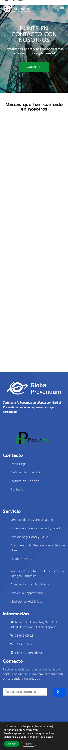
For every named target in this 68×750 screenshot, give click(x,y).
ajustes (48, 736)
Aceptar (11, 743)
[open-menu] (61, 7)
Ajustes (28, 743)
